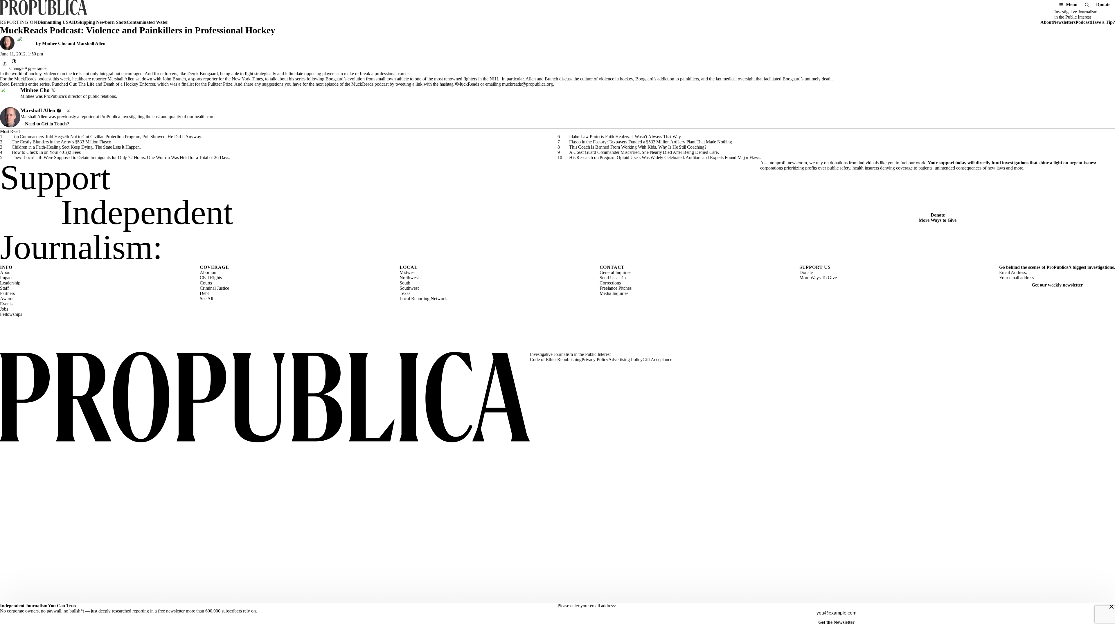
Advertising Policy (625, 359)
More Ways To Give (818, 277)
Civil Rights (211, 277)
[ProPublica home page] (265, 398)
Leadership (10, 282)
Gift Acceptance (657, 359)
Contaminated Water (147, 22)
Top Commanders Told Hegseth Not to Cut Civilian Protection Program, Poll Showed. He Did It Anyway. (107, 136)
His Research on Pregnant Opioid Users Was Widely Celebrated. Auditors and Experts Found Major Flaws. (665, 157)
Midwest (408, 272)
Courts (206, 282)
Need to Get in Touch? (47, 123)
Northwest (409, 277)
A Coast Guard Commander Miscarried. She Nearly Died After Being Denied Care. (644, 152)
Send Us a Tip (613, 277)
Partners (7, 293)
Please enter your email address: (587, 605)
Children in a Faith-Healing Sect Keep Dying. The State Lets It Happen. (76, 147)
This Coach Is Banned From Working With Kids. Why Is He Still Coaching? (637, 147)
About (1046, 22)
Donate (1103, 4)
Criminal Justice (214, 288)
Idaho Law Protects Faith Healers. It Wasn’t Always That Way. (625, 136)
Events (6, 303)
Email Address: (1013, 272)
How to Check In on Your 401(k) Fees (46, 152)
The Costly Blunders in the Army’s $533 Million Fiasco (61, 141)
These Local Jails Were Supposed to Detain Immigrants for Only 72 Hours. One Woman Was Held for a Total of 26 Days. (121, 157)
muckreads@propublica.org (527, 84)
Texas (405, 293)
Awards (7, 298)
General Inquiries (615, 272)
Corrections (610, 282)
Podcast (1083, 22)
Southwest (409, 288)
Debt (204, 293)
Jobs (4, 309)
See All (206, 298)
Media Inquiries (614, 293)
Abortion (208, 272)
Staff (4, 288)
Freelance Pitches (616, 288)
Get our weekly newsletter (1057, 284)
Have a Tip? (1103, 22)
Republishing (569, 359)
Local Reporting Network (423, 298)
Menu (1072, 4)
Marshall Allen (90, 43)
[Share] (4, 64)
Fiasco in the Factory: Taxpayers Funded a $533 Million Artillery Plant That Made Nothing (650, 141)
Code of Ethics (543, 359)
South (405, 282)
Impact (6, 277)
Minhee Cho (54, 43)
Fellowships (11, 314)
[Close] (1111, 606)
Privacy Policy (595, 359)
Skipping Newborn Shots (102, 22)
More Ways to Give (937, 220)
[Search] (1086, 4)
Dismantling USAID (57, 22)
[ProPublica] (43, 10)
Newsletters (1064, 22)
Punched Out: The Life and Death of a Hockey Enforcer (103, 84)
